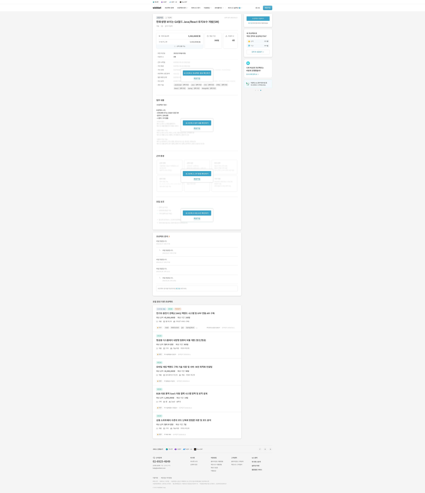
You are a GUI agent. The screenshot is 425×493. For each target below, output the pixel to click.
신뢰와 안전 (193, 465)
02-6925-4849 (161, 461)
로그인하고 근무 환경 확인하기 (197, 174)
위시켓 (171, 449)
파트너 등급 (214, 468)
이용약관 (155, 478)
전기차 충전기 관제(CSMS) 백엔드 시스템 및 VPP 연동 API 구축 (185, 313)
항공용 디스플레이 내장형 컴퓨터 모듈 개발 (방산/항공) (181, 340)
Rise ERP (200, 449)
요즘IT (179, 449)
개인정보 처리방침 (166, 478)
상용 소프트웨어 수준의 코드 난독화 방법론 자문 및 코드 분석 (183, 420)
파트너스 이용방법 (216, 465)
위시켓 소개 (193, 461)
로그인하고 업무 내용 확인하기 (197, 123)
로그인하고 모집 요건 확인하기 (197, 213)
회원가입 (197, 78)
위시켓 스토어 (256, 462)
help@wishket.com (159, 468)
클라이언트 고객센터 (237, 461)
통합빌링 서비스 (257, 470)
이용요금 (213, 471)
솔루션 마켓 (255, 466)
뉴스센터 (255, 458)
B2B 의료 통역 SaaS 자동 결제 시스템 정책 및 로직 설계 (181, 393)
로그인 (178, 289)
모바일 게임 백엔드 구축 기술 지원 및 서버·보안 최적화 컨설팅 (184, 366)
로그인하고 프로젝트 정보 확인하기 (197, 73)
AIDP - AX (189, 449)
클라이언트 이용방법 (217, 461)
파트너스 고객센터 (236, 465)
